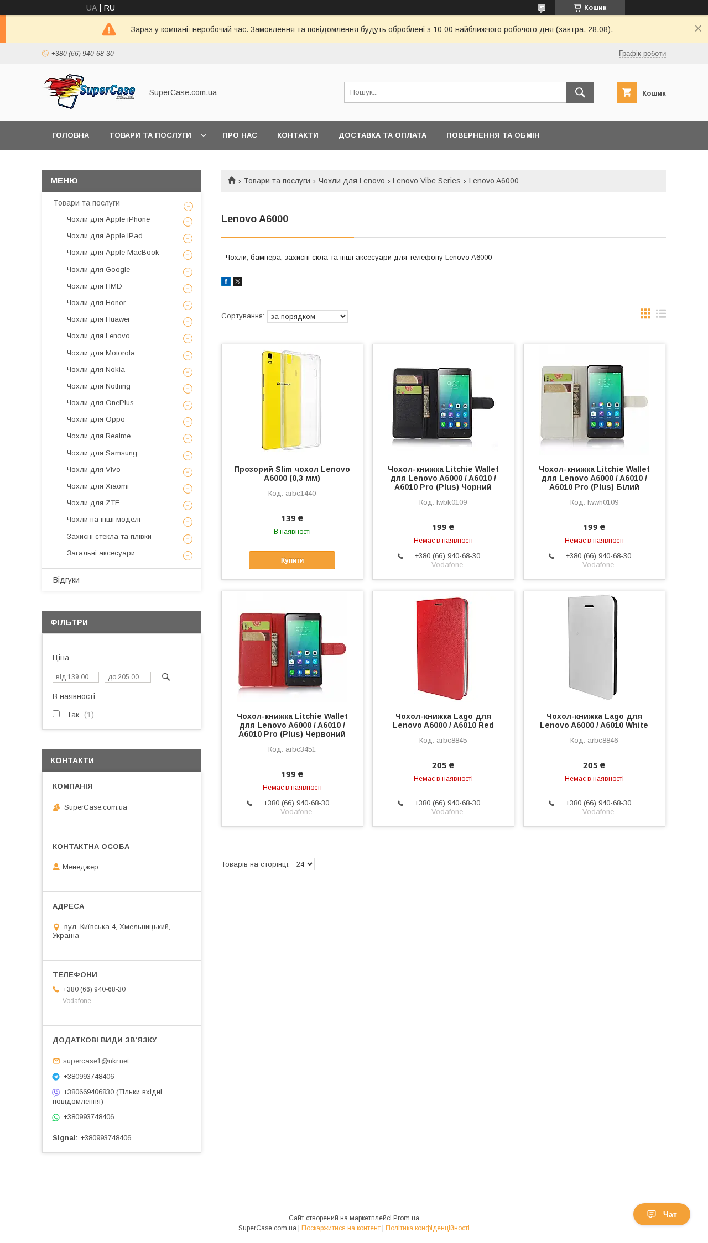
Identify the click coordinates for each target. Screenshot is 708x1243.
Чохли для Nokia (96, 369)
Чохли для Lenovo (352, 180)
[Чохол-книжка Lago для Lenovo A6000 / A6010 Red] (443, 646)
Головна (70, 135)
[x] (237, 283)
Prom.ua (406, 1218)
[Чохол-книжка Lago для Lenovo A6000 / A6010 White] (594, 646)
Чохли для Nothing (99, 386)
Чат (670, 1214)
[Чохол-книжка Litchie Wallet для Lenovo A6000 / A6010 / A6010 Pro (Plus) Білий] (594, 399)
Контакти (298, 135)
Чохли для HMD (94, 286)
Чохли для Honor (96, 302)
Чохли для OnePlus (100, 402)
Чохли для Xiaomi (98, 486)
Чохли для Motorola (101, 353)
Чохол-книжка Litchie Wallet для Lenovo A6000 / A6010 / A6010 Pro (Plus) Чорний (443, 478)
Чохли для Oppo (96, 419)
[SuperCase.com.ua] (89, 106)
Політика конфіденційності (428, 1228)
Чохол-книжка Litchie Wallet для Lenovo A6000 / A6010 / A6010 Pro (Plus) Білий (594, 478)
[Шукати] (580, 92)
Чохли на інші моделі (103, 519)
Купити (292, 560)
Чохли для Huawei (98, 319)
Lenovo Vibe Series (427, 180)
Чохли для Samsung (102, 453)
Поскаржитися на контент (341, 1228)
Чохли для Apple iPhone (108, 219)
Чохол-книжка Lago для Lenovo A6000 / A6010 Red (443, 721)
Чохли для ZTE (93, 503)
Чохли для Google (98, 269)
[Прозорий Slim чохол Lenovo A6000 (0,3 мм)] (292, 399)
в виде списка (661, 316)
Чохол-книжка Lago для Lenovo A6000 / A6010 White (594, 721)
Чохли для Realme (99, 436)
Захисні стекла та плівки (109, 536)
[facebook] (226, 283)
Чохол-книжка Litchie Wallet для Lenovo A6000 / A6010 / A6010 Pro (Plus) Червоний (292, 725)
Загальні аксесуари (101, 553)
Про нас (239, 135)
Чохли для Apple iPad (105, 236)
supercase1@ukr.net (96, 1061)
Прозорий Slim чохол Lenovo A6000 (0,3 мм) (292, 473)
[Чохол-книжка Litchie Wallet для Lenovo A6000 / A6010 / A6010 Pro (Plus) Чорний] (443, 399)
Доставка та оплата (382, 135)
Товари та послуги (150, 135)
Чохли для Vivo (94, 469)
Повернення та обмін (493, 135)
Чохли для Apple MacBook (113, 252)
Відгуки (66, 579)
